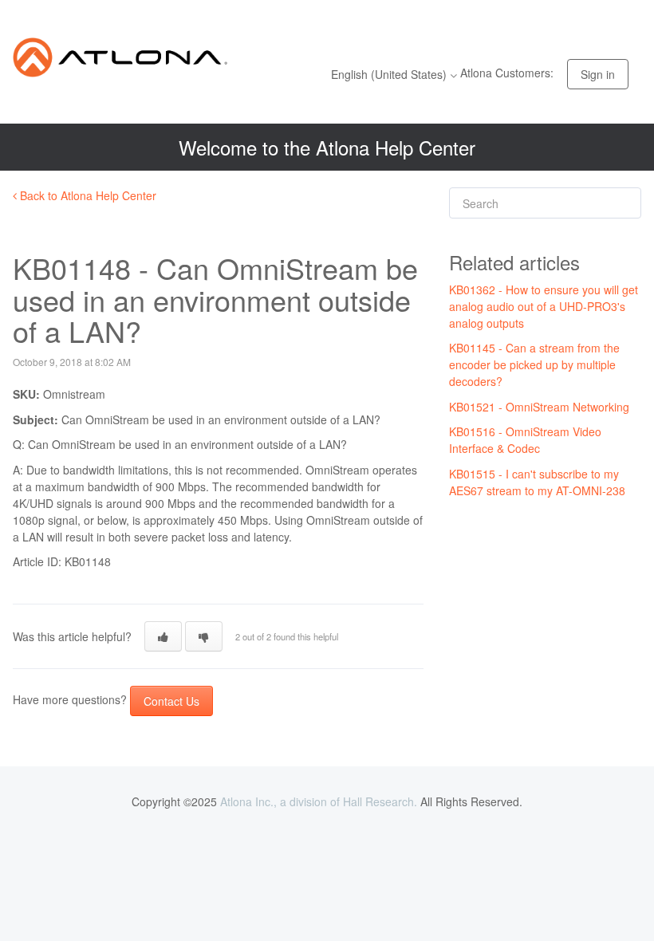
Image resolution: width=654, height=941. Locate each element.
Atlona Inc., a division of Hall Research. (318, 801)
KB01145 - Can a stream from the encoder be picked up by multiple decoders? (534, 364)
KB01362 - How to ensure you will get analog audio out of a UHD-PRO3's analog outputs (543, 306)
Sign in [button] (598, 74)
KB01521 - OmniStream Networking (539, 407)
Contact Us (171, 701)
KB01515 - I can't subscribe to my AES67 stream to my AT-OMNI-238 (537, 482)
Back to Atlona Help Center (86, 195)
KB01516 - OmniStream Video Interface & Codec (525, 439)
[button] (163, 636)
